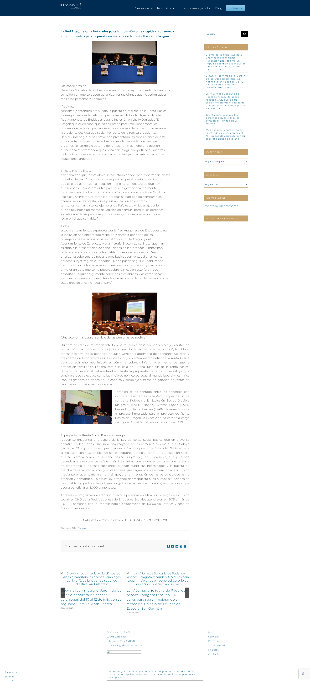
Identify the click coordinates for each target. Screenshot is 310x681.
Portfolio (214, 641)
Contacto (214, 654)
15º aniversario (217, 645)
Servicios (214, 636)
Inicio (211, 632)
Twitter (9, 676)
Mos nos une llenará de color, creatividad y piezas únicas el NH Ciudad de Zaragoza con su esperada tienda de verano (225, 134)
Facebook (11, 672)
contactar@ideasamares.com (125, 645)
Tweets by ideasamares (221, 206)
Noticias (82, 528)
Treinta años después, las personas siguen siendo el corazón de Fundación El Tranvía (222, 119)
